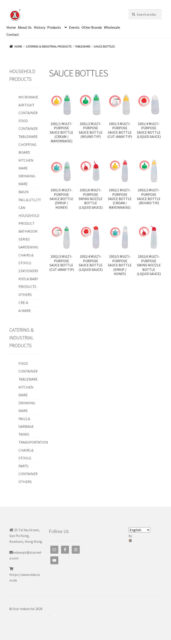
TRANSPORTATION (33, 442)
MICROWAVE (28, 97)
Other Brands (91, 27)
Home (11, 27)
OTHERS (25, 294)
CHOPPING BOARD (27, 148)
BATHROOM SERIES (27, 235)
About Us (25, 27)
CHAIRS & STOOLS (25, 259)
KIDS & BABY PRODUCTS (28, 282)
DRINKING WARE (26, 180)
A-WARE (24, 310)
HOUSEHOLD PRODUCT (28, 219)
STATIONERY (28, 270)
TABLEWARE (82, 46)
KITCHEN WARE (25, 164)
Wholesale (112, 27)
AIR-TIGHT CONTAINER (28, 109)
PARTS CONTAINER (28, 470)
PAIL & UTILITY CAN (29, 203)
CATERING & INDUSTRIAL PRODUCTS (49, 46)
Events (74, 27)
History (39, 27)
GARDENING (28, 247)
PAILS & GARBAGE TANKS (26, 426)
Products (54, 27)
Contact (12, 34)
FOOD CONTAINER (28, 124)
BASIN (23, 191)
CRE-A (23, 302)
